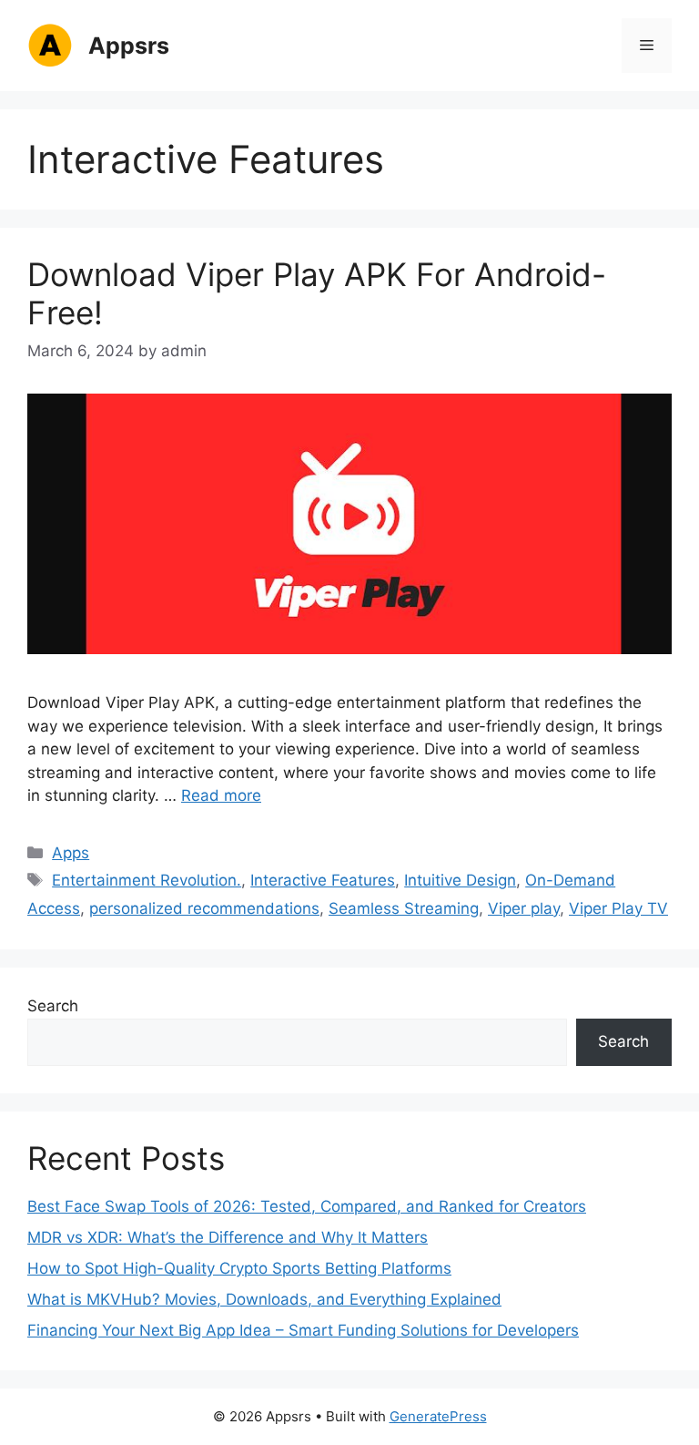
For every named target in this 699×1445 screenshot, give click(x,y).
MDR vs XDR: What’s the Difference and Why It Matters (227, 1237)
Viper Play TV (618, 908)
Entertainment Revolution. (146, 880)
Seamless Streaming (404, 908)
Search (52, 1006)
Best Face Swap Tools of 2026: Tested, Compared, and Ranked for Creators (306, 1206)
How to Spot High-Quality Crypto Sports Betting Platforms (239, 1268)
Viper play (524, 908)
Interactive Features (322, 880)
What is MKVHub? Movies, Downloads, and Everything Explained (264, 1299)
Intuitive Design (460, 880)
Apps (70, 853)
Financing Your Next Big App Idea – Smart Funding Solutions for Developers (303, 1330)
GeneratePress (438, 1416)
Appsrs (128, 45)
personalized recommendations (204, 908)
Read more (221, 795)
